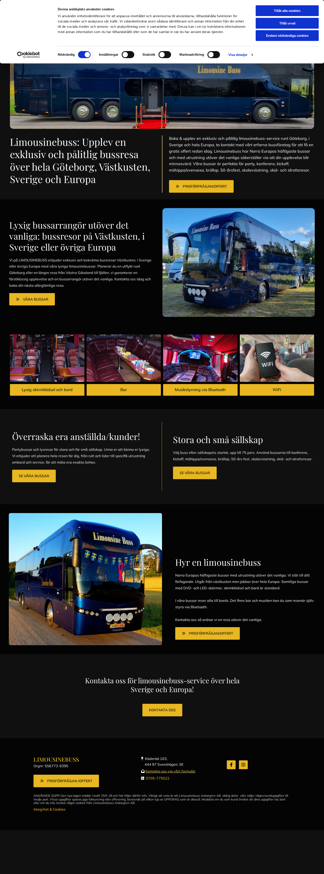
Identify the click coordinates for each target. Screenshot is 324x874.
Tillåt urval (287, 23)
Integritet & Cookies (49, 809)
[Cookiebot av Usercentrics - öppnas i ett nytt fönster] (28, 55)
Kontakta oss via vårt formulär (170, 771)
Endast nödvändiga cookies (287, 35)
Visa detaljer (238, 55)
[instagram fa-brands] (243, 764)
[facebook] (231, 764)
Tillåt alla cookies (287, 11)
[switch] (128, 54)
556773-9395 (56, 766)
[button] (201, 186)
